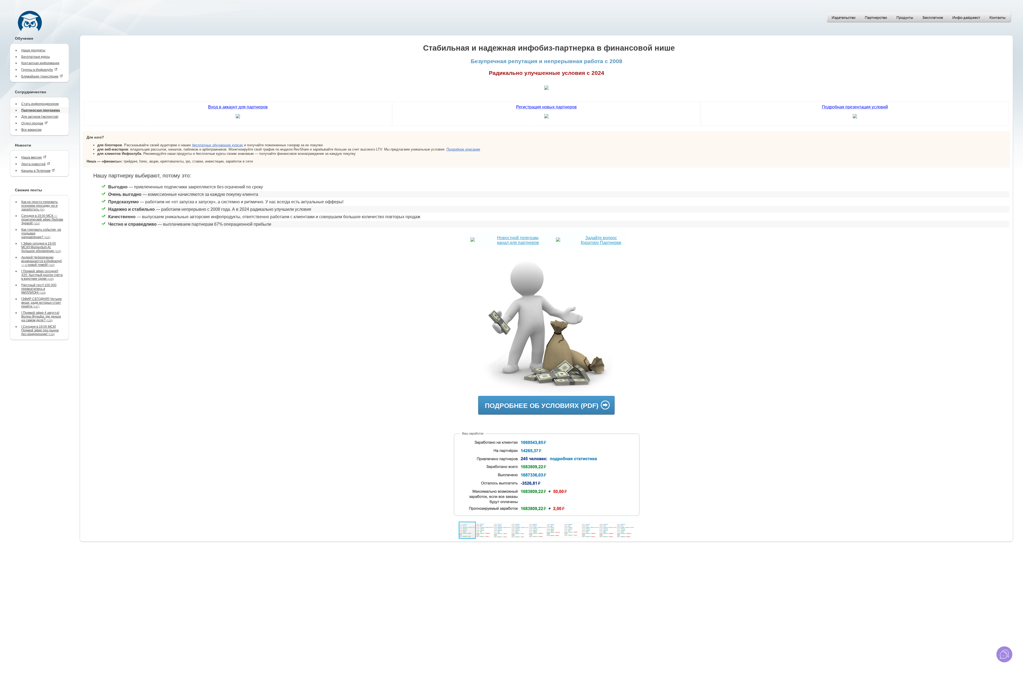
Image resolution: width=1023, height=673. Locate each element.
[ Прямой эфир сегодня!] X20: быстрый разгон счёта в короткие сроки (42, 275)
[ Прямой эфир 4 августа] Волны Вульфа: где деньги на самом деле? (41, 316)
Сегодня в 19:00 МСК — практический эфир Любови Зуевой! (42, 219)
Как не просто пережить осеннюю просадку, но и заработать (39, 205)
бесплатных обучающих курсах (217, 145)
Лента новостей (33, 164)
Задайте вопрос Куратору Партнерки (601, 240)
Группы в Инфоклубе (37, 70)
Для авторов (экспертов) (39, 117)
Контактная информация (40, 63)
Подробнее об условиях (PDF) (541, 405)
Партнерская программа (40, 110)
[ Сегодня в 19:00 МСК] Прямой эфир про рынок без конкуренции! (40, 330)
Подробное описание (463, 149)
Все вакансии (31, 130)
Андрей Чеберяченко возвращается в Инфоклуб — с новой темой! (41, 261)
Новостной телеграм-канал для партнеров (518, 240)
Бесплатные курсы (35, 57)
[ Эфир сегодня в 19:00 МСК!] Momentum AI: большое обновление (41, 247)
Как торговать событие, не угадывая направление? (41, 233)
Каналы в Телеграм (35, 171)
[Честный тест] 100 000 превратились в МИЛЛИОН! (38, 288)
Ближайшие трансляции (39, 76)
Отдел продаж (32, 123)
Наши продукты (33, 50)
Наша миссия (31, 157)
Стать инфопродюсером (40, 104)
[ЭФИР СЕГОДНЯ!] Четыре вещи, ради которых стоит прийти (41, 302)
